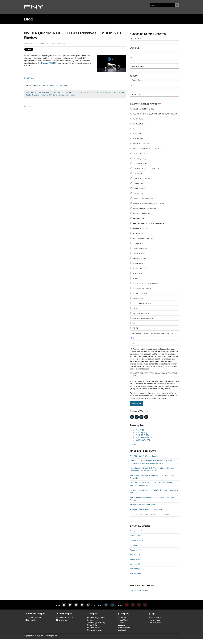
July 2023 (135, 555)
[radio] (154, 339)
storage (74, 95)
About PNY (122, 617)
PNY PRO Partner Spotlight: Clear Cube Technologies (150, 514)
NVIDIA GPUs (67, 92)
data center (43, 95)
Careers (121, 625)
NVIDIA (38, 92)
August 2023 (136, 550)
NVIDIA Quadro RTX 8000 (99, 92)
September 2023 (137, 545)
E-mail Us (31, 620)
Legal (153, 613)
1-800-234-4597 (34, 617)
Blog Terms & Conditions (139, 590)
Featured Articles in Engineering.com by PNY (147, 510)
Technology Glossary (96, 622)
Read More (29, 78)
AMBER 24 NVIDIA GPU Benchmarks (144, 456)
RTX (50, 95)
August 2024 (136, 531)
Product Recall (93, 627)
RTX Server (113, 92)
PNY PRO (57, 92)
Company (124, 613)
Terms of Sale (155, 622)
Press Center (123, 620)
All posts (27, 106)
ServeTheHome (59, 95)
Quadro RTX (83, 92)
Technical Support (36, 613)
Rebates (90, 620)
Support (93, 613)
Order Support (65, 613)
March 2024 (135, 536)
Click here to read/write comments (52, 85)
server (67, 95)
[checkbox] (154, 219)
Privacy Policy (155, 617)
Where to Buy (124, 627)
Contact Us (92, 625)
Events (121, 622)
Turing (75, 92)
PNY (32, 92)
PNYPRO (142, 435)
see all (133, 444)
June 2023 (135, 559)
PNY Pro (35, 44)
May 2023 (135, 564)
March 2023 (135, 573)
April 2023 (135, 569)
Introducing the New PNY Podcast (142, 505)
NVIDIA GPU (143, 440)
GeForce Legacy (94, 630)
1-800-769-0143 (65, 617)
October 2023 (136, 541)
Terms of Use (154, 620)
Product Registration (96, 617)
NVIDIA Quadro (47, 92)
